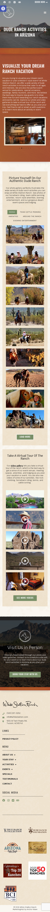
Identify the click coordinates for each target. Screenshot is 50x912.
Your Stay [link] (8, 760)
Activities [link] (8, 765)
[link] (3, 8)
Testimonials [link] (10, 779)
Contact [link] (7, 784)
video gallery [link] (17, 466)
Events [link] (6, 769)
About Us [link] (7, 755)
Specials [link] (7, 774)
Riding (12, 212)
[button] (45, 12)
